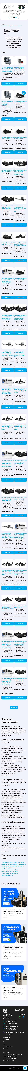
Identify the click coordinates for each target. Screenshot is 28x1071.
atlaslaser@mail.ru (12, 1026)
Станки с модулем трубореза (10, 1056)
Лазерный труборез (7, 868)
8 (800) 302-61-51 (8, 12)
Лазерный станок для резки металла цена (13, 864)
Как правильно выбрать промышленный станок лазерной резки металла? (13, 989)
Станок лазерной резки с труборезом (12, 866)
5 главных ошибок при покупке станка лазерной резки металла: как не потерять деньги (13, 947)
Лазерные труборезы (8, 1060)
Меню (13, 17)
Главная (3, 24)
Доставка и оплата (8, 1046)
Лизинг (5, 1044)
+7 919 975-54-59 (19, 12)
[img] (5, 7)
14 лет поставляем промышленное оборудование (11, 6)
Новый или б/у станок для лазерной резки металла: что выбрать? (14, 910)
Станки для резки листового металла (12, 1054)
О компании (6, 1039)
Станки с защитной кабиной (10, 1058)
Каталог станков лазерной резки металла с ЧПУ (11, 26)
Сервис (5, 1042)
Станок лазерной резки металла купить (12, 862)
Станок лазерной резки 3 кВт (9, 870)
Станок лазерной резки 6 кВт (9, 871)
